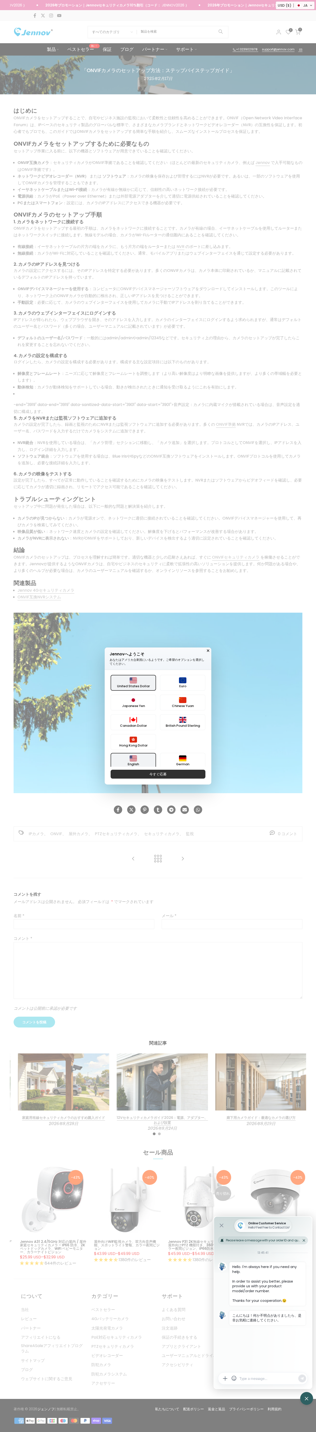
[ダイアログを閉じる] (208, 650)
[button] (295, 5)
